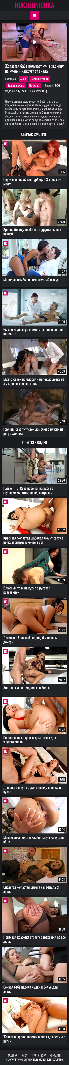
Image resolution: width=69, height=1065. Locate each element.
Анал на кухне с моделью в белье (26, 687)
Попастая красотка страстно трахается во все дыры (34, 939)
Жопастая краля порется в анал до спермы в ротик (34, 1039)
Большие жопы (16, 85)
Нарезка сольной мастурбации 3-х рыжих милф (32, 181)
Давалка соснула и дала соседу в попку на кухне (32, 789)
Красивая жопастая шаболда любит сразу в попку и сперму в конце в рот (33, 540)
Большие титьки (40, 79)
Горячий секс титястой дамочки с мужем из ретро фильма (33, 431)
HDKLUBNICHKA (34, 5)
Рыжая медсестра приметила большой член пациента (33, 331)
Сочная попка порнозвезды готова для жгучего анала (29, 739)
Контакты (55, 1055)
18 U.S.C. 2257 (38, 1055)
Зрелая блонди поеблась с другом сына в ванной (32, 231)
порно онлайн (24, 1059)
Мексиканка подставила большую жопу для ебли (33, 839)
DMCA (24, 1055)
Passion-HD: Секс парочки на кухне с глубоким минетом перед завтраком (28, 490)
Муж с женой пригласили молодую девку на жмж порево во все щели (33, 381)
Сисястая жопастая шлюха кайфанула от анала (31, 889)
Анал (23, 79)
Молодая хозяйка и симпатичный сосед (30, 279)
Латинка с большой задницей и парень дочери (30, 639)
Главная (12, 1055)
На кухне (34, 85)
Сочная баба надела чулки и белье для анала (30, 989)
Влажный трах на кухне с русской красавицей (26, 590)
